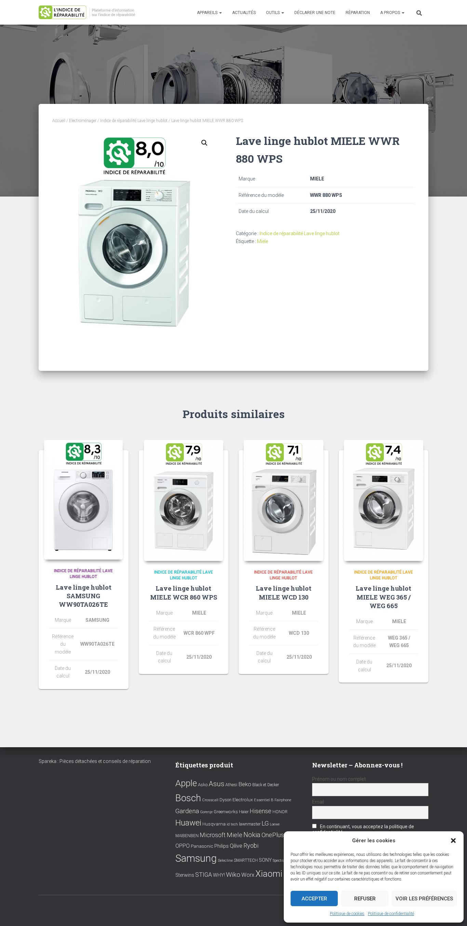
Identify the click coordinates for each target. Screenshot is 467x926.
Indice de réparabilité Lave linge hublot (134, 120)
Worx (247, 875)
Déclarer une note (314, 12)
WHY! (219, 875)
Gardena (187, 811)
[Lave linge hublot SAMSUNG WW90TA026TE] (83, 500)
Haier (244, 811)
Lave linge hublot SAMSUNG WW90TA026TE (83, 595)
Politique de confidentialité (391, 913)
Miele (262, 241)
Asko (203, 784)
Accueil (58, 120)
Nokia (252, 835)
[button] (453, 840)
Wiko (233, 874)
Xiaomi (268, 874)
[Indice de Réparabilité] (89, 12)
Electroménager (82, 120)
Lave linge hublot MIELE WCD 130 (283, 592)
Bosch (188, 798)
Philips (221, 846)
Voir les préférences (424, 899)
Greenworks (226, 811)
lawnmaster (250, 824)
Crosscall (210, 800)
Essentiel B (263, 800)
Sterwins (184, 875)
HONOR (280, 811)
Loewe (275, 824)
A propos (390, 12)
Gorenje (206, 812)
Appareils (207, 12)
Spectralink (282, 860)
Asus (216, 784)
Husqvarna (214, 824)
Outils (273, 12)
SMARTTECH (246, 860)
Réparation (358, 12)
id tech (232, 824)
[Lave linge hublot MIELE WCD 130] (283, 500)
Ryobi (250, 845)
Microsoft (213, 835)
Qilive (236, 846)
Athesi (231, 784)
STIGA (203, 874)
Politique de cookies (347, 913)
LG (265, 823)
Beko (244, 784)
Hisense (260, 811)
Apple (186, 783)
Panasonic (202, 846)
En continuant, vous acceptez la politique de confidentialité (363, 829)
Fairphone (283, 800)
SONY (265, 860)
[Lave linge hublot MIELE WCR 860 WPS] (184, 500)
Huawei (188, 823)
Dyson (225, 799)
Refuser (365, 899)
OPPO (182, 846)
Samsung (196, 858)
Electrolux (242, 799)
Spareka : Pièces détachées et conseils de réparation (95, 761)
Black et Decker (265, 784)
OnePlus (273, 834)
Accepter (314, 899)
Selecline (225, 860)
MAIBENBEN (187, 835)
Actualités (244, 12)
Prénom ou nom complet (339, 779)
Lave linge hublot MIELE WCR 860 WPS (183, 592)
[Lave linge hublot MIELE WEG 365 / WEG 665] (384, 500)
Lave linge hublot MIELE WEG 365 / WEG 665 (383, 596)
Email (318, 802)
